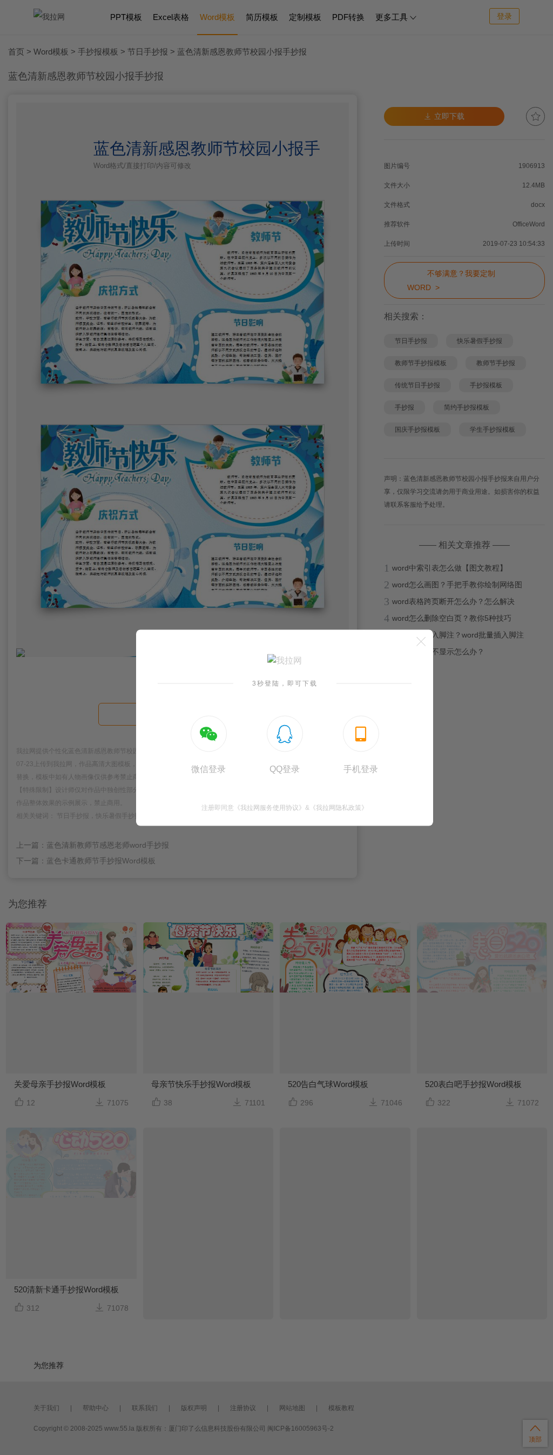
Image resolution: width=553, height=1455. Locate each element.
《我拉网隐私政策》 (338, 807)
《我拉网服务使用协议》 (269, 807)
